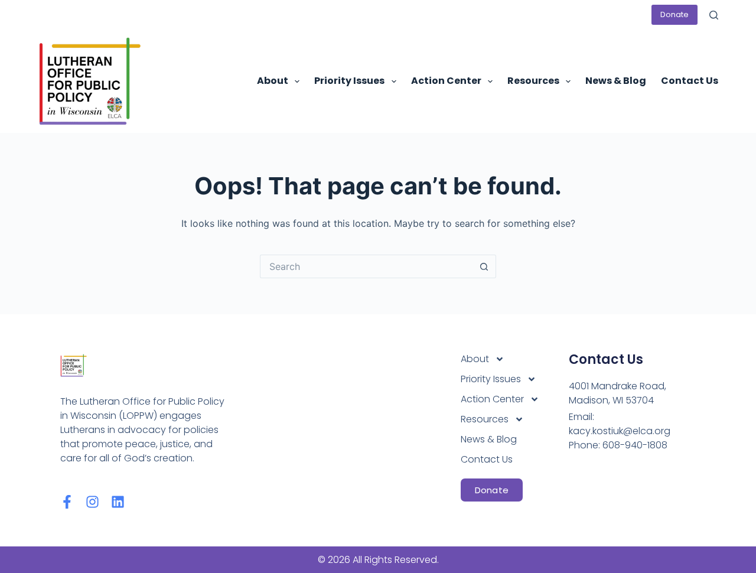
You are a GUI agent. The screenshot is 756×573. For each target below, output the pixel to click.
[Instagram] (92, 502)
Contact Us (689, 80)
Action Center (446, 80)
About (272, 80)
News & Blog (615, 80)
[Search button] (484, 266)
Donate (674, 14)
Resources (533, 80)
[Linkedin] (118, 502)
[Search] (713, 15)
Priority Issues (349, 80)
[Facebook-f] (67, 502)
